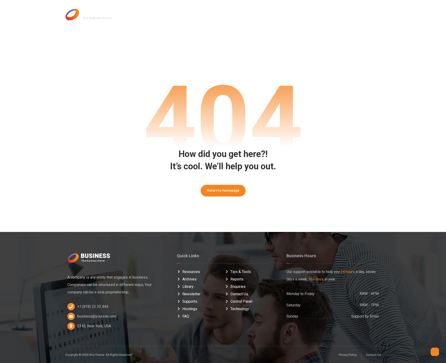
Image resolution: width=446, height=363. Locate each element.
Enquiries (238, 286)
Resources (191, 272)
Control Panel (241, 301)
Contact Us (239, 294)
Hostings (189, 309)
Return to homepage (223, 191)
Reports (236, 279)
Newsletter (191, 294)
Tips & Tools (240, 272)
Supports (189, 301)
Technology (239, 309)
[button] (353, 14)
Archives (189, 279)
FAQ (185, 316)
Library (187, 286)
